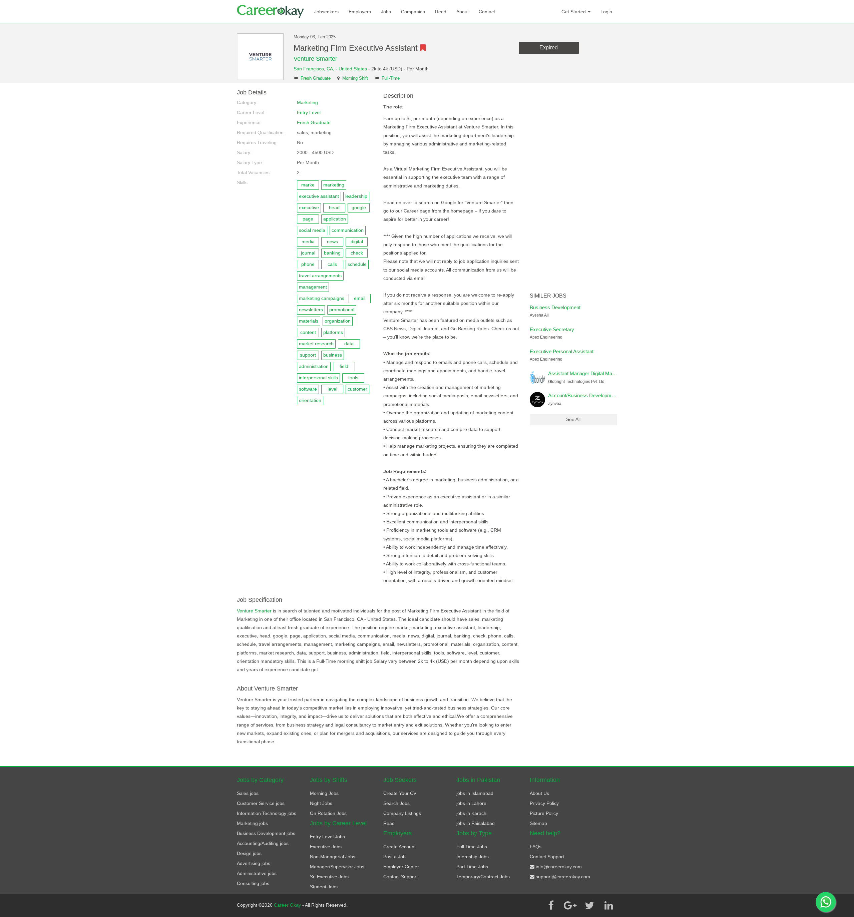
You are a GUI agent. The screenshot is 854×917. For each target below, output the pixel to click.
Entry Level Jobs (327, 836)
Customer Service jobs (261, 803)
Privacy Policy (544, 803)
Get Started (574, 11)
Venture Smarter (315, 58)
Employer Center (401, 866)
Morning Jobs (324, 793)
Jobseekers (326, 11)
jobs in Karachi (471, 813)
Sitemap (538, 823)
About (462, 11)
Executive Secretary (552, 329)
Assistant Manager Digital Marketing (587, 373)
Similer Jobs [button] (548, 296)
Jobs (386, 11)
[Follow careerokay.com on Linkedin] (608, 905)
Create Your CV (399, 793)
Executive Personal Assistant (561, 351)
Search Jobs (396, 803)
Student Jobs (324, 886)
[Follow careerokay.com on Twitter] (589, 905)
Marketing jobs (252, 823)
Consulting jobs (253, 883)
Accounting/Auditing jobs (263, 843)
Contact (487, 11)
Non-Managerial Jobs (332, 856)
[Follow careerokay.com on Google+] (570, 905)
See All (573, 419)
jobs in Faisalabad (475, 823)
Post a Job (394, 856)
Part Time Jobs (472, 866)
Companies (413, 11)
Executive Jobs (326, 846)
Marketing (307, 102)
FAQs (535, 846)
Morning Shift (355, 78)
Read (440, 11)
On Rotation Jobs (328, 813)
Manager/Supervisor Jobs (337, 866)
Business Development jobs (266, 833)
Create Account (399, 846)
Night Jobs (321, 803)
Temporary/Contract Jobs (483, 876)
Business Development (555, 307)
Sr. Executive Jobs (329, 876)
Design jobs (249, 853)
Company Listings (402, 813)
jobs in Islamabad (474, 793)
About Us (539, 793)
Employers (360, 11)
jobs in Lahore (471, 803)
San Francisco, (310, 68)
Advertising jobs (253, 863)
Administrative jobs (257, 873)
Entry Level (309, 112)
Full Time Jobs (471, 846)
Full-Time (391, 78)
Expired (548, 47)
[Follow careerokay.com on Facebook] (550, 905)
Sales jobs (248, 793)
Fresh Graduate (316, 78)
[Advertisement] (573, 189)
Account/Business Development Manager (593, 395)
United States (353, 68)
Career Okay (288, 905)
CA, (331, 68)
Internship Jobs (472, 856)
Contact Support (400, 876)
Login (606, 11)
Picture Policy (544, 813)
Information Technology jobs (266, 813)
